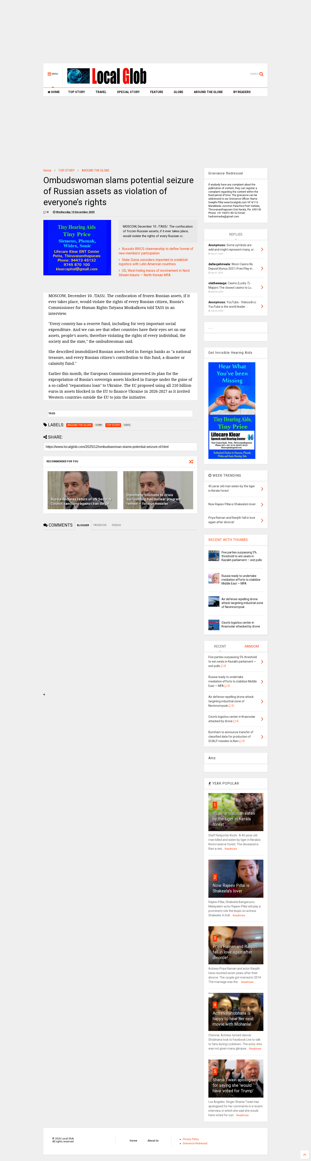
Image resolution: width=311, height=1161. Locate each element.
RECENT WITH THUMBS (228, 540)
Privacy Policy (191, 1139)
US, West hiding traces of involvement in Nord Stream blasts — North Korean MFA (154, 273)
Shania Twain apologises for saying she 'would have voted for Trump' (235, 1085)
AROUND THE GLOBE (208, 92)
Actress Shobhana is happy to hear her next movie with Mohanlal (233, 1019)
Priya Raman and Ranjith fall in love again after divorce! (235, 952)
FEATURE (156, 92)
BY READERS (242, 92)
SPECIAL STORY (128, 92)
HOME (55, 92)
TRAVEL (100, 92)
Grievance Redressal (195, 1143)
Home (47, 170)
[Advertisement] (155, 33)
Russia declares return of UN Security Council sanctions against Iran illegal (81, 501)
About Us (153, 1140)
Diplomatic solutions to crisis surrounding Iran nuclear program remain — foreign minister (154, 499)
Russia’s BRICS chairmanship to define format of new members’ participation (156, 251)
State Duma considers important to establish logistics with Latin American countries (153, 262)
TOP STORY (76, 92)
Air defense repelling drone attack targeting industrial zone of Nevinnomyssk (242, 602)
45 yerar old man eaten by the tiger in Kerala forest (234, 819)
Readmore (231, 848)
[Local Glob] (110, 84)
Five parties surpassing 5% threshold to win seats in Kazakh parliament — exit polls (242, 556)
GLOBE (178, 92)
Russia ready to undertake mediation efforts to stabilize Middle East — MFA (241, 579)
